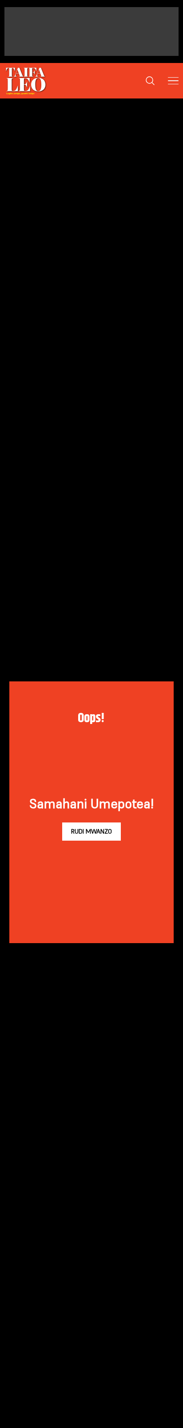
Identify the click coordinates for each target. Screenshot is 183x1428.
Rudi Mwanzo (91, 831)
